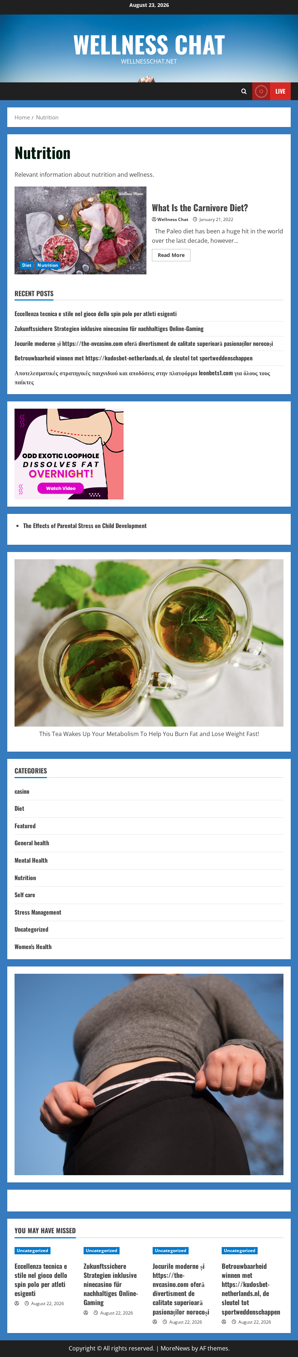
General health (32, 842)
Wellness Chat (149, 43)
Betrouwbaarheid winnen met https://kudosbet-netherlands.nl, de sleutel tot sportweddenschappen (134, 357)
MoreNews (175, 1348)
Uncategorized (31, 929)
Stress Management (38, 912)
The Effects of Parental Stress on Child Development (85, 525)
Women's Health (33, 946)
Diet (26, 265)
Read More (174, 256)
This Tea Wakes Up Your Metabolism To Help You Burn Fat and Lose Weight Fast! (149, 734)
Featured (25, 825)
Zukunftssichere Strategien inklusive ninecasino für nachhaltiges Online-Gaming (109, 328)
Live (280, 91)
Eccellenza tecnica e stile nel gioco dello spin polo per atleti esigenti (96, 313)
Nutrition (47, 265)
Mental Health (31, 860)
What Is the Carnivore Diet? (80, 230)
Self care (25, 894)
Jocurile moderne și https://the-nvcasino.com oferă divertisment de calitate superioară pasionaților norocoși (144, 343)
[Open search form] (244, 91)
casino (22, 791)
